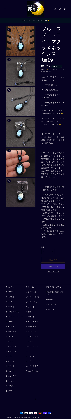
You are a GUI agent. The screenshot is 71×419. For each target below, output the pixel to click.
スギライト (10, 366)
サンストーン (11, 351)
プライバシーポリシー (54, 287)
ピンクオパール (32, 302)
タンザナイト (11, 381)
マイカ (28, 312)
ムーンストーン (32, 322)
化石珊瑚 (9, 336)
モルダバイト (31, 327)
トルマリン (10, 391)
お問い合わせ (51, 309)
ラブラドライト (32, 336)
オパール (9, 322)
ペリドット (30, 307)
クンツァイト (11, 346)
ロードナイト (31, 361)
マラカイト (30, 317)
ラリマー (29, 341)
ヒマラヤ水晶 (31, 292)
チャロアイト (11, 386)
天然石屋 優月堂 (17, 417)
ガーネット (10, 327)
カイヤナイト (11, 331)
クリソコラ (10, 341)
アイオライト (11, 287)
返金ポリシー (51, 304)
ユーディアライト (33, 366)
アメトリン (10, 302)
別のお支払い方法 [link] (53, 271)
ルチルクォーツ (32, 346)
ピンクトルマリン (33, 297)
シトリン (9, 356)
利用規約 (49, 300)
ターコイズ (10, 371)
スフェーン (10, 361)
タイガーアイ (11, 376)
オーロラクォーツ (13, 312)
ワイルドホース (32, 371)
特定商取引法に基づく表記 (54, 293)
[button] (4, 9)
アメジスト (10, 297)
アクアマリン (11, 292)
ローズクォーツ (32, 356)
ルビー (28, 351)
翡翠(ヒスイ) (31, 287)
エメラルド (10, 307)
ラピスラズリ (31, 331)
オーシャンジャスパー (14, 317)
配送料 (49, 69)
